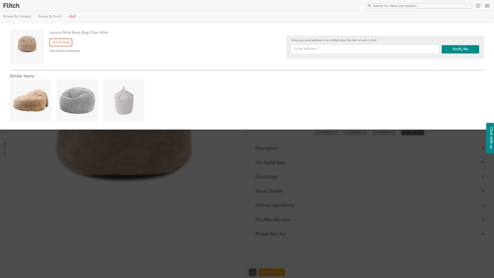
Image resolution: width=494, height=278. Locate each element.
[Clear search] (468, 5)
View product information (64, 50)
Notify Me (460, 49)
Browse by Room (49, 16)
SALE (72, 16)
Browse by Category (17, 16)
